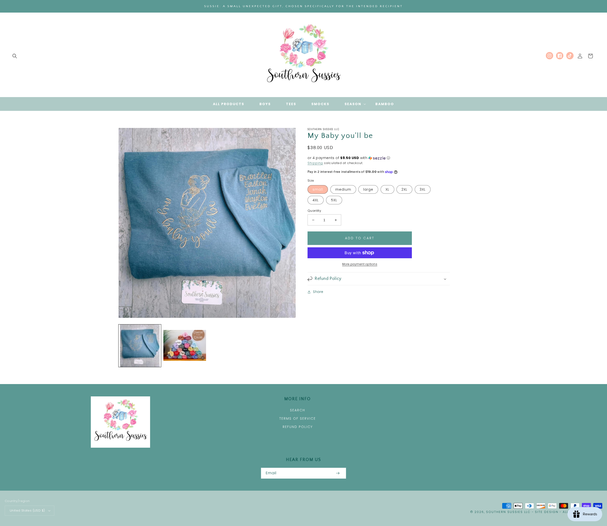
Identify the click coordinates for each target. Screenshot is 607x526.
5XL (334, 200)
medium (343, 189)
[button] (14, 56)
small (318, 189)
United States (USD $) (27, 510)
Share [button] (318, 291)
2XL (404, 189)
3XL (423, 189)
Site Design (546, 512)
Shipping (315, 163)
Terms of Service (297, 418)
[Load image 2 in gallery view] (184, 345)
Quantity (314, 210)
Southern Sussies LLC (508, 512)
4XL (316, 200)
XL (387, 189)
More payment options (359, 264)
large (368, 189)
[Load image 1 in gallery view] (140, 345)
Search (297, 410)
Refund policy (298, 426)
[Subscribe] (337, 473)
